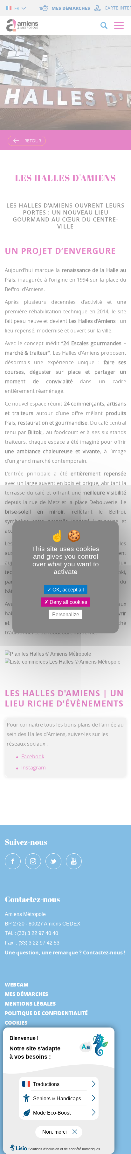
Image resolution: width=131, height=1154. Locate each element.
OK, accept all (67, 589)
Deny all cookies (67, 601)
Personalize (65, 614)
